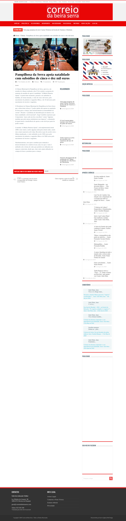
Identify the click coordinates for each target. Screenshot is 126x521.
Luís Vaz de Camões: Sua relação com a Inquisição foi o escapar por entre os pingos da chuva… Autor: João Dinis (97, 198)
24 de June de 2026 (102, 310)
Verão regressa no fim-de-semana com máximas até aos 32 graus (67, 140)
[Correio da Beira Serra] (63, 11)
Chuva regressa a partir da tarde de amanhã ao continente (64, 179)
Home (17, 35)
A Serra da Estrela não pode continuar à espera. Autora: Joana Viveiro (102, 228)
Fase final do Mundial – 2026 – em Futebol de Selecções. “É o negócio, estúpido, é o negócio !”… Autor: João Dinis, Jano (97, 309)
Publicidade (45, 1)
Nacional (67, 23)
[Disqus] (45, 209)
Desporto (46, 23)
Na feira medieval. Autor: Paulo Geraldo (102, 177)
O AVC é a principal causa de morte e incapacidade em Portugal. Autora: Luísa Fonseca (27, 180)
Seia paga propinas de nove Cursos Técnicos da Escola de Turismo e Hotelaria (47, 30)
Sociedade (56, 23)
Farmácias (64, 1)
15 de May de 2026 (89, 323)
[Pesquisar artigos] (111, 478)
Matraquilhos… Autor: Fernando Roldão (101, 245)
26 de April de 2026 (89, 348)
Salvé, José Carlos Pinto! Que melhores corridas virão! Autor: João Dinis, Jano (101, 218)
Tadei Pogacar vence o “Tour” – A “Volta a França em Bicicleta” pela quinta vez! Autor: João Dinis (102, 273)
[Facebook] (87, 518)
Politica (25, 23)
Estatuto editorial (86, 1)
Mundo (76, 23)
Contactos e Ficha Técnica (36, 1)
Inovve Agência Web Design (106, 517)
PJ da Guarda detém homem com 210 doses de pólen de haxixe (67, 122)
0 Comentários (47, 82)
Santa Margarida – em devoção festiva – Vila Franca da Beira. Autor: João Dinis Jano (101, 187)
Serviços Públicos (53, 1)
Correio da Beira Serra (27, 517)
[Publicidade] (97, 160)
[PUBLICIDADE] (97, 46)
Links (59, 1)
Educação (85, 23)
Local (95, 23)
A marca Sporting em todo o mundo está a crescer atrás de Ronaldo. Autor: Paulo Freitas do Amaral (103, 254)
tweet (17, 85)
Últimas (22, 35)
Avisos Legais (71, 1)
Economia (35, 23)
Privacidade (78, 1)
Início (16, 23)
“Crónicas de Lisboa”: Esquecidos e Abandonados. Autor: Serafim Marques (103, 209)
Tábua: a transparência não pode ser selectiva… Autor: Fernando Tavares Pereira (102, 237)
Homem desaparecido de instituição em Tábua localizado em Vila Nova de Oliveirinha (68, 160)
